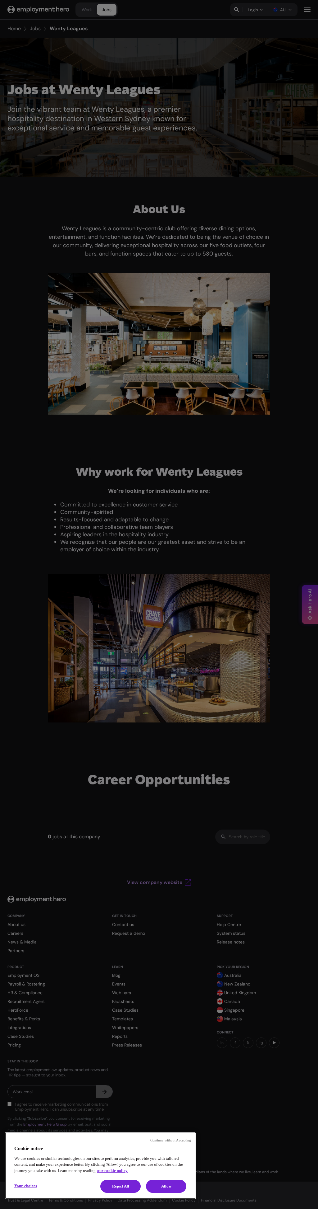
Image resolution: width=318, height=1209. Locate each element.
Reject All (120, 1186)
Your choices (25, 1185)
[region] (100, 1165)
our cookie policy (112, 1170)
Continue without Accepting (170, 1140)
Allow (166, 1186)
